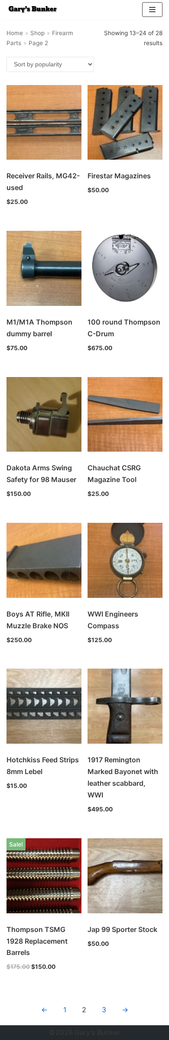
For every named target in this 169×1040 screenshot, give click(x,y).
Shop (37, 33)
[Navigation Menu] (152, 9)
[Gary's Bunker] (32, 9)
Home (14, 33)
